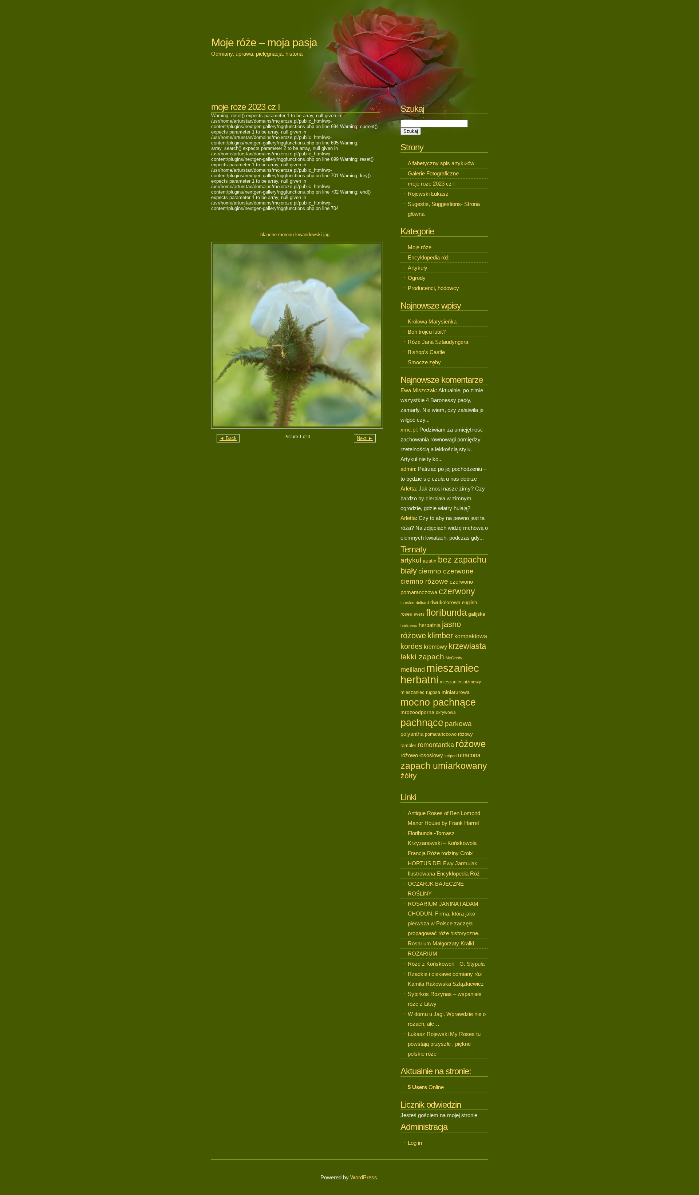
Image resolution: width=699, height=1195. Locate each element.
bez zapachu (462, 559)
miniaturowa (456, 692)
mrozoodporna (417, 712)
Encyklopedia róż (428, 257)
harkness (408, 625)
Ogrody (417, 278)
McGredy (454, 658)
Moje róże (419, 247)
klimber (440, 635)
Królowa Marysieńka (432, 321)
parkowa (458, 723)
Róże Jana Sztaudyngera (438, 342)
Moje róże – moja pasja (264, 42)
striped (451, 756)
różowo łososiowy (421, 755)
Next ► (365, 438)
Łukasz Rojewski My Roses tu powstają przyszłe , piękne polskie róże (444, 1044)
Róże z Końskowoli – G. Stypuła (446, 964)
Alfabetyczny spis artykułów (441, 163)
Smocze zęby (424, 362)
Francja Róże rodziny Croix (440, 853)
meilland (412, 669)
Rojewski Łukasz (428, 194)
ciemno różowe (424, 581)
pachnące (421, 722)
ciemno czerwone (446, 571)
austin (430, 561)
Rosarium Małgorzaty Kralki (441, 943)
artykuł (410, 560)
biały (408, 570)
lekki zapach (422, 656)
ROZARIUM (422, 953)
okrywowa (446, 712)
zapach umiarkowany (443, 766)
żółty (408, 775)
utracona (469, 755)
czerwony (457, 591)
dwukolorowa (445, 602)
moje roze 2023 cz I (431, 183)
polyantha (411, 734)
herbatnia (430, 625)
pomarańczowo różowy (449, 734)
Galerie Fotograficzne (433, 173)
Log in (415, 1143)
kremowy (435, 646)
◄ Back (228, 438)
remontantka (436, 745)
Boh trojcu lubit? (427, 332)
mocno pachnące (438, 702)
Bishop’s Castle (426, 352)
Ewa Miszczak (418, 390)
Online (426, 1087)
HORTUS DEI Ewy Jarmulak (442, 863)
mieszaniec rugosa (420, 692)
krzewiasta (467, 646)
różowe (470, 744)
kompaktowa (470, 636)
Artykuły (417, 268)
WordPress (363, 1177)
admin (407, 469)
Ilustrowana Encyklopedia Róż (444, 873)
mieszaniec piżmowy (460, 681)
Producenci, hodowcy (433, 288)
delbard (422, 602)
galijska (476, 614)
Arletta (408, 488)
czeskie (407, 602)
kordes (411, 646)
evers (419, 614)
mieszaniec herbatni (439, 674)
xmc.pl (408, 429)
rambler (408, 745)
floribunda (446, 612)
